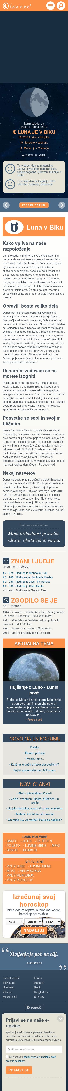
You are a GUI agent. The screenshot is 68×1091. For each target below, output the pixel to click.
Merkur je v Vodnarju (34, 148)
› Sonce (11, 850)
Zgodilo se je (34, 600)
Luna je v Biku (34, 132)
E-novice (39, 996)
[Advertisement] (34, 47)
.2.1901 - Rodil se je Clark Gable (23, 586)
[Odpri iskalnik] (61, 5)
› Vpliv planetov (19, 880)
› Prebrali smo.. (34, 758)
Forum (38, 978)
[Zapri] (60, 1018)
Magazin (39, 983)
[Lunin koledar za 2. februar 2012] (61, 205)
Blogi (37, 987)
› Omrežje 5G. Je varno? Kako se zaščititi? (34, 819)
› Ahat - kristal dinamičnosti (34, 793)
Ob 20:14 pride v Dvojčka (34, 137)
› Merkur (29, 850)
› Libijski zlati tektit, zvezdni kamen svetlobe (34, 808)
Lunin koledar (11, 978)
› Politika (34, 747)
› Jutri (26, 841)
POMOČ (36, 1008)
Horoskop (8, 987)
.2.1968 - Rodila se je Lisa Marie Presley (28, 577)
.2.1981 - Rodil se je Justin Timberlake (26, 581)
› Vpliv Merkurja (19, 875)
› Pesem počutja (34, 753)
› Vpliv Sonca (29, 870)
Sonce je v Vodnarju (34, 142)
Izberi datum (34, 205)
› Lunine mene (34, 845)
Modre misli (10, 996)
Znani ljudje (33, 561)
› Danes (11, 841)
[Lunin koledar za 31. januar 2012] (6, 205)
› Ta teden (43, 841)
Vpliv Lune (9, 983)
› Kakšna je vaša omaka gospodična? (34, 764)
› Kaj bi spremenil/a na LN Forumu (34, 770)
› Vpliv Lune (15, 866)
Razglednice (41, 992)
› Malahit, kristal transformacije (34, 814)
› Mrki (55, 845)
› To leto (12, 845)
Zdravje (7, 992)
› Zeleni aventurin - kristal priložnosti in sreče (34, 800)
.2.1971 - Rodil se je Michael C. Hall (25, 573)
